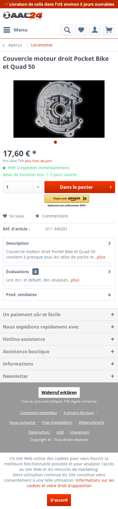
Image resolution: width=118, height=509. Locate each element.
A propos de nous (79, 412)
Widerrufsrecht (91, 422)
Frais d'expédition (57, 422)
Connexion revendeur (38, 412)
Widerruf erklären (59, 392)
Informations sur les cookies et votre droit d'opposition (70, 482)
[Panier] (109, 30)
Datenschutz (39, 432)
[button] (66, 201)
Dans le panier (76, 187)
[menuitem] (15, 30)
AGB (60, 432)
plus (101, 257)
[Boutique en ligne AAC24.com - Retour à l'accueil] (23, 16)
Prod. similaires (21, 294)
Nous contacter (22, 422)
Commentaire (54, 216)
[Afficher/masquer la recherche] (66, 30)
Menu (20, 29)
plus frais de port (38, 160)
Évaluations (17, 271)
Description (17, 243)
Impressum (79, 432)
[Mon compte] (95, 30)
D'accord (59, 500)
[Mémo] (80, 30)
